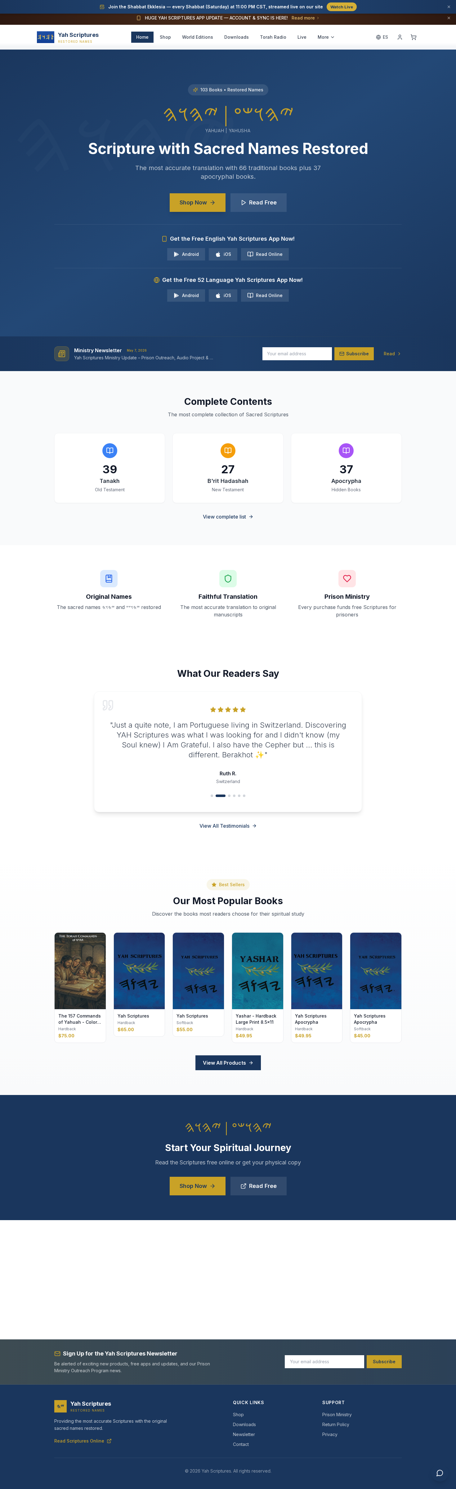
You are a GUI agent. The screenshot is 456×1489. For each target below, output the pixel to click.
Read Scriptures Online (79, 1440)
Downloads (236, 37)
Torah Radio (273, 37)
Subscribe (384, 1361)
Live (301, 37)
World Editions (197, 37)
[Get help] (440, 1473)
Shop (165, 37)
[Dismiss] (448, 6)
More (323, 37)
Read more (303, 17)
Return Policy (335, 1424)
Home (142, 37)
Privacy (330, 1434)
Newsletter (244, 1434)
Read (389, 353)
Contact (241, 1444)
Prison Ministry (337, 1414)
